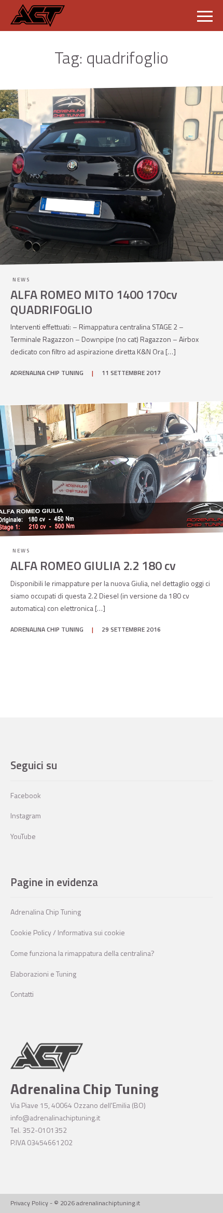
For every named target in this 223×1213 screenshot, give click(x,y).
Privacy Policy (29, 1203)
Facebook (25, 795)
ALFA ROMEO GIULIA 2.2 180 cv (93, 565)
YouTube (23, 836)
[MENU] (205, 15)
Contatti (22, 994)
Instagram (25, 815)
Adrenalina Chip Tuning (45, 911)
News (21, 279)
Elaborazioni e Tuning (43, 973)
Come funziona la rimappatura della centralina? (82, 953)
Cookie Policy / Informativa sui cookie (67, 932)
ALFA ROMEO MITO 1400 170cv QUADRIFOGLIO (93, 302)
